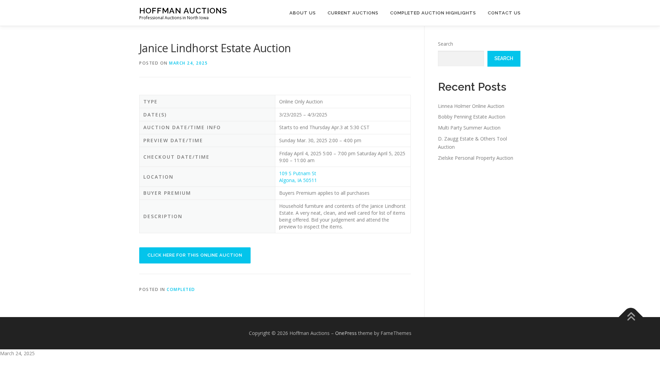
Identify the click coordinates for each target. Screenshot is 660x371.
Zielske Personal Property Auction (475, 158)
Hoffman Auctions (183, 10)
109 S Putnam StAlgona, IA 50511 (298, 176)
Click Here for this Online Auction (194, 255)
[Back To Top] (631, 317)
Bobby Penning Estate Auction (471, 116)
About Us (302, 12)
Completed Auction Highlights (433, 12)
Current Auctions (353, 12)
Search (445, 44)
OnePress (346, 333)
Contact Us (504, 12)
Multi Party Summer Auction (469, 127)
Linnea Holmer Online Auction (471, 106)
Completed (181, 289)
